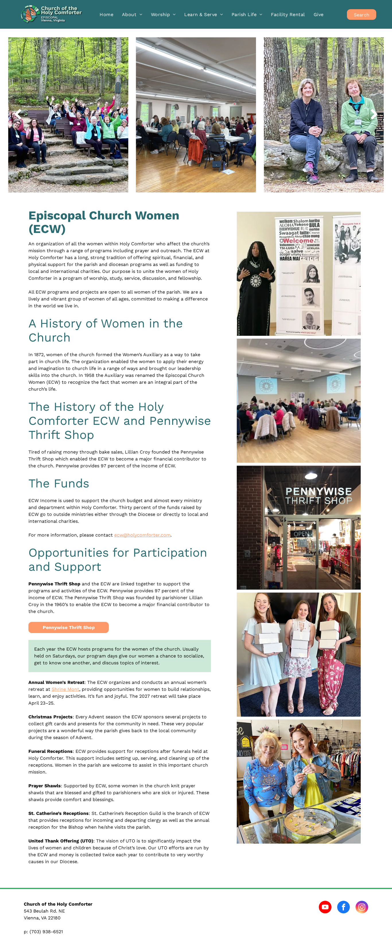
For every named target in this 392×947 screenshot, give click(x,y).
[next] (374, 115)
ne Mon (69, 689)
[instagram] (362, 908)
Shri (56, 689)
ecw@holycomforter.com (142, 535)
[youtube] (325, 908)
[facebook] (343, 908)
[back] (17, 115)
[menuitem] (106, 14)
